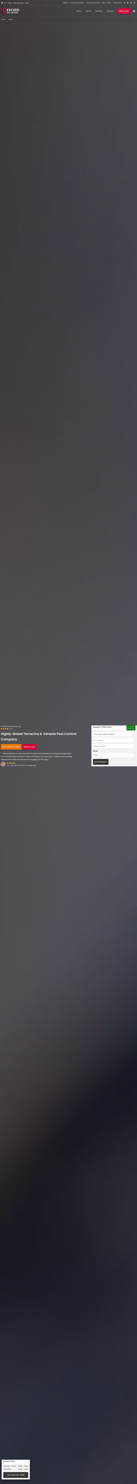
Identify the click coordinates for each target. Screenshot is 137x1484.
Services (110, 11)
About (88, 11)
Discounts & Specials (77, 3)
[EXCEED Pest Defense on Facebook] (125, 3)
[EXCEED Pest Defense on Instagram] (131, 3)
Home (79, 11)
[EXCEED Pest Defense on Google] (128, 3)
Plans (109, 3)
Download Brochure (93, 3)
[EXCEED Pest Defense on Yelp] (135, 3)
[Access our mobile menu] (134, 11)
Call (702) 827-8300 (11, 747)
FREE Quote (124, 11)
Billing (65, 3)
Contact (99, 11)
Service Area (117, 3)
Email (95, 751)
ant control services (17, 765)
